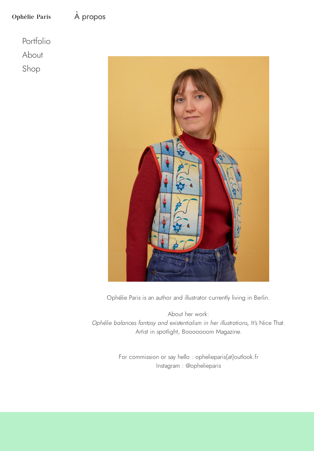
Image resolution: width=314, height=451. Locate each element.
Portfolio (36, 41)
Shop (31, 68)
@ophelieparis (203, 365)
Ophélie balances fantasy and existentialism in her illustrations (169, 322)
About (32, 55)
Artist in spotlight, (158, 331)
